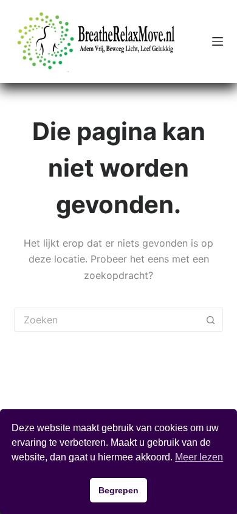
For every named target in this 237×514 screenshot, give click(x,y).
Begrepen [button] (118, 490)
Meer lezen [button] (199, 457)
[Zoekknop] (210, 319)
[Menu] (217, 41)
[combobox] (107, 320)
